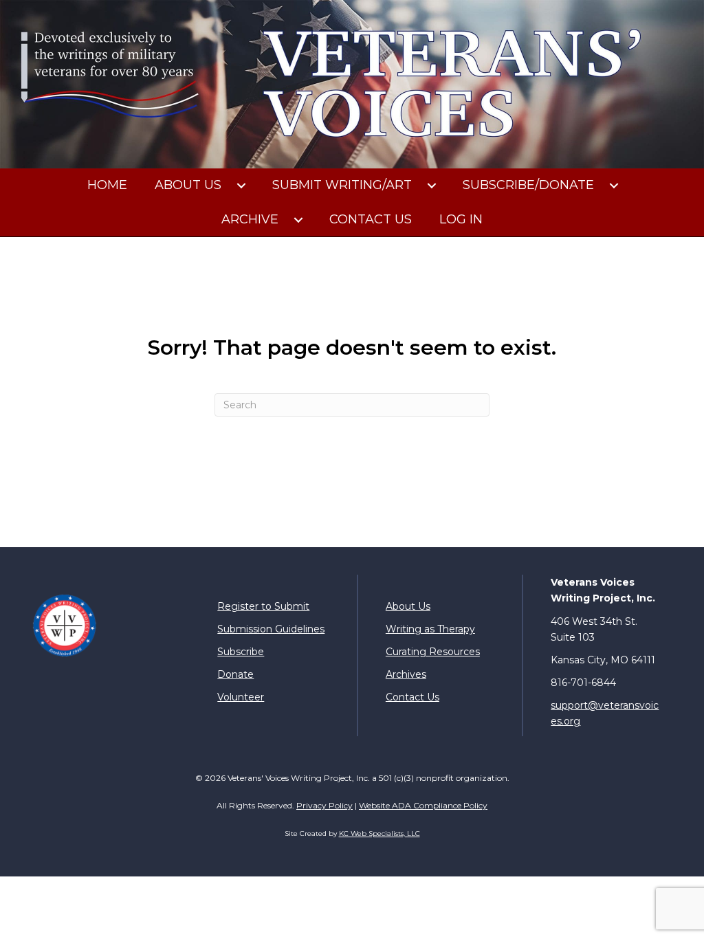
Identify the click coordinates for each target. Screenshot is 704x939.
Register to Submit (263, 606)
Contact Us (412, 697)
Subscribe (240, 651)
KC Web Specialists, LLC (379, 833)
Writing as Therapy (430, 629)
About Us (408, 606)
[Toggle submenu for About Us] (241, 185)
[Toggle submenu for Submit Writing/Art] (431, 185)
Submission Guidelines (270, 629)
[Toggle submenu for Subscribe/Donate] (614, 185)
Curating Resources (433, 651)
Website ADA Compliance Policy (423, 805)
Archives (406, 674)
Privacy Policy (324, 805)
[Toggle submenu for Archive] (298, 220)
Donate (235, 674)
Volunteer (240, 697)
